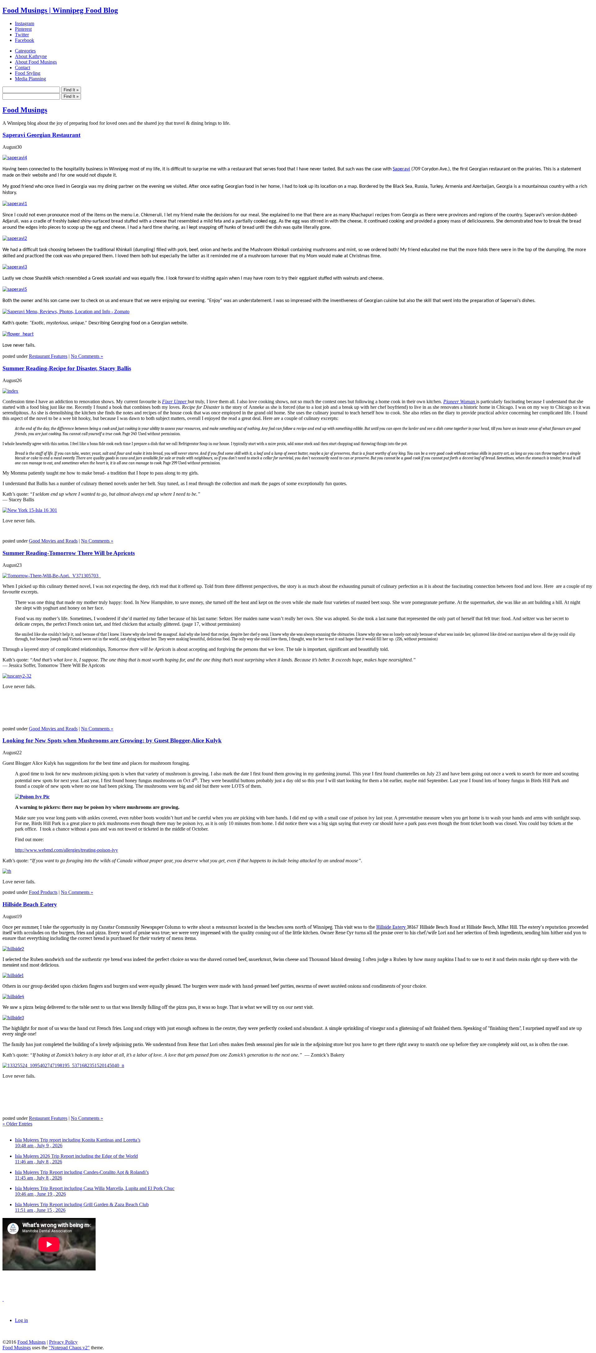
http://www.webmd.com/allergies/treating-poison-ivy (66, 850)
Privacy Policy (63, 1342)
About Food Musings (36, 62)
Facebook (24, 40)
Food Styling (27, 73)
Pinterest (23, 29)
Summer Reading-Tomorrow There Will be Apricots (68, 553)
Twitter (22, 34)
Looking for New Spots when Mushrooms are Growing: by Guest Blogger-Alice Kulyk (112, 740)
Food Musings (24, 110)
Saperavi (401, 169)
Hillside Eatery (391, 927)
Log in (21, 1320)
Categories (25, 50)
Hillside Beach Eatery (29, 904)
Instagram (24, 23)
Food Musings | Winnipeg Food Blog (60, 10)
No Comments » (87, 356)
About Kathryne (31, 56)
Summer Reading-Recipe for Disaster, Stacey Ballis (66, 368)
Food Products (43, 892)
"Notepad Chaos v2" (69, 1347)
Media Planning (30, 78)
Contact (22, 67)
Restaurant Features (48, 356)
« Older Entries (17, 1123)
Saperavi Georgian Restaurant (41, 135)
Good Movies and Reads (53, 540)
